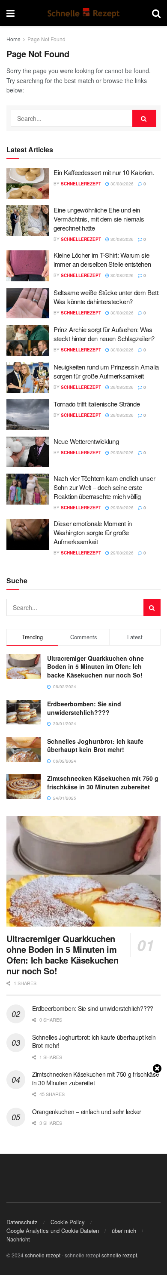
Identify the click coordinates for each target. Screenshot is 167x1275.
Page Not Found (46, 39)
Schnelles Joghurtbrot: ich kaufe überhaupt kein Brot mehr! (95, 745)
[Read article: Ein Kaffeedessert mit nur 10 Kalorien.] (27, 183)
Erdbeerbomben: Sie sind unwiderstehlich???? (84, 708)
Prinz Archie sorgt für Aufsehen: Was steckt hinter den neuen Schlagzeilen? (104, 334)
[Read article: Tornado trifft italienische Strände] (27, 414)
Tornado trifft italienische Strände (97, 403)
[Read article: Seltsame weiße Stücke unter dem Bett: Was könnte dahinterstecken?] (27, 303)
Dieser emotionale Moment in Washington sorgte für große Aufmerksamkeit (93, 532)
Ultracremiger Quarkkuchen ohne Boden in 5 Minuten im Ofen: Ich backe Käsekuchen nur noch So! (95, 666)
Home (13, 39)
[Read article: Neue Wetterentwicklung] (27, 452)
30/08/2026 (121, 184)
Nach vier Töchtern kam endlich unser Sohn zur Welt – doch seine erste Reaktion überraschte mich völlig (104, 487)
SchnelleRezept (81, 184)
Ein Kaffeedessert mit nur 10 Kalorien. (104, 172)
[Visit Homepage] (83, 13)
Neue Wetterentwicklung (86, 441)
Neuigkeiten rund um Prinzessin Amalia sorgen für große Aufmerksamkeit (106, 371)
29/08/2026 (121, 387)
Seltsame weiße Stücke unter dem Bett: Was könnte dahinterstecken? (107, 297)
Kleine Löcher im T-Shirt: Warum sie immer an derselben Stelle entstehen (102, 259)
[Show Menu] (10, 13)
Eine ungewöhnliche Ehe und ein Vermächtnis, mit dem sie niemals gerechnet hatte (99, 218)
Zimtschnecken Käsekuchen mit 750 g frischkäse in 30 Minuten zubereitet (102, 782)
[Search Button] (156, 13)
